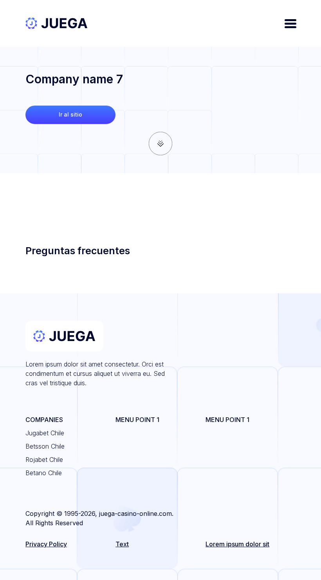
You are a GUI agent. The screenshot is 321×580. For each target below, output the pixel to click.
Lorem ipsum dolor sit (237, 544)
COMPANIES (44, 420)
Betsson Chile (45, 446)
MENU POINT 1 (137, 420)
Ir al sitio (70, 114)
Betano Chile (43, 473)
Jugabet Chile (44, 433)
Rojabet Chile (44, 459)
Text (122, 544)
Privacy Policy (46, 544)
